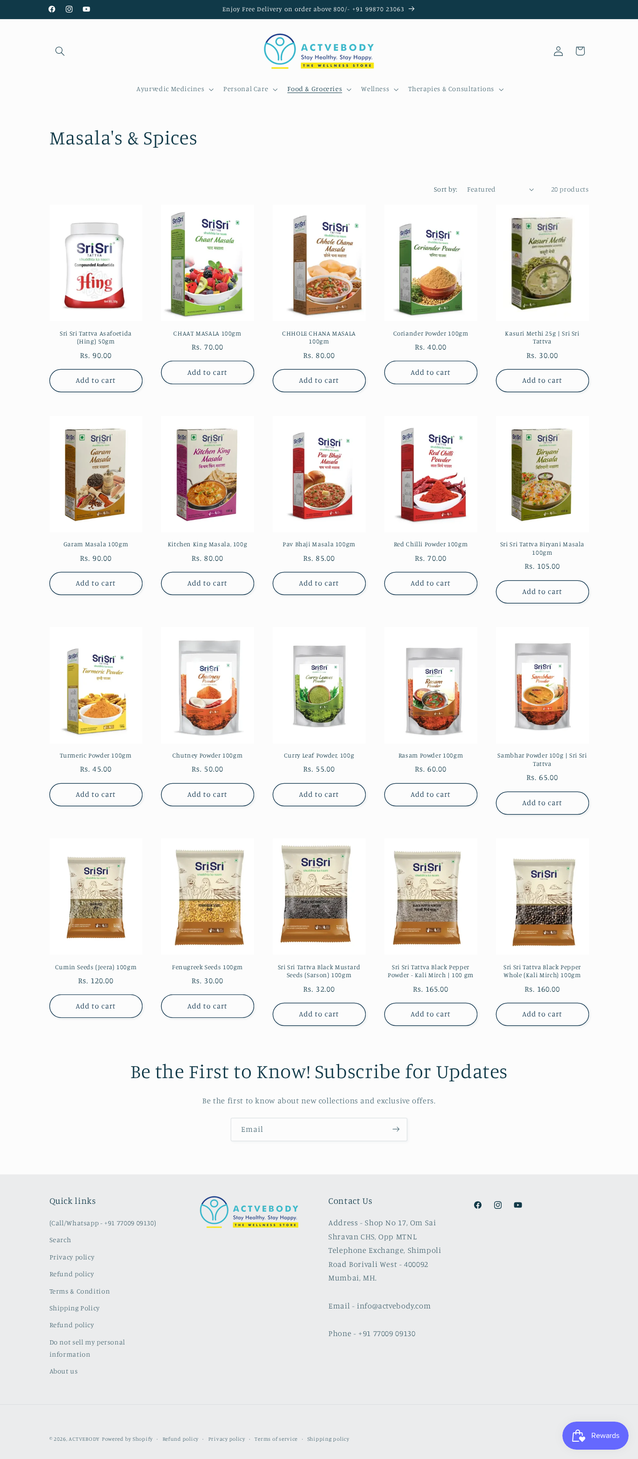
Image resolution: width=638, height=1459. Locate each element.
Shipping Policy (75, 1308)
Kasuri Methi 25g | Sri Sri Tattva (542, 337)
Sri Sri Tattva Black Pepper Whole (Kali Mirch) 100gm (542, 971)
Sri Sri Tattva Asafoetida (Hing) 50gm (96, 337)
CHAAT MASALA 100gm (207, 333)
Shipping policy (328, 1439)
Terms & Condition (80, 1291)
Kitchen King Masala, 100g (208, 544)
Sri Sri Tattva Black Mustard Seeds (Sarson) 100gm (319, 971)
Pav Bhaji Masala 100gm (319, 544)
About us (64, 1371)
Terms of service (276, 1439)
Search (60, 1240)
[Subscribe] (396, 1129)
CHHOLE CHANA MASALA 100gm (319, 337)
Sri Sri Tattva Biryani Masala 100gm (542, 548)
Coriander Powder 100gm (430, 333)
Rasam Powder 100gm (430, 755)
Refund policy (72, 1274)
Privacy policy (72, 1257)
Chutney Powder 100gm (207, 755)
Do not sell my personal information (88, 1348)
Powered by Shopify (127, 1439)
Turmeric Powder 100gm (95, 755)
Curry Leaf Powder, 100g (319, 755)
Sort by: (445, 189)
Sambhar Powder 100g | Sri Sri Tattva (542, 759)
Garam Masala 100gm (96, 544)
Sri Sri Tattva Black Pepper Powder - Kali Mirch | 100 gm (431, 971)
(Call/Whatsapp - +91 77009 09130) (103, 1223)
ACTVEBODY (84, 1439)
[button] (60, 51)
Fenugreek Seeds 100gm (207, 966)
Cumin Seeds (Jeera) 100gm (96, 966)
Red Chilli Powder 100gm (431, 544)
